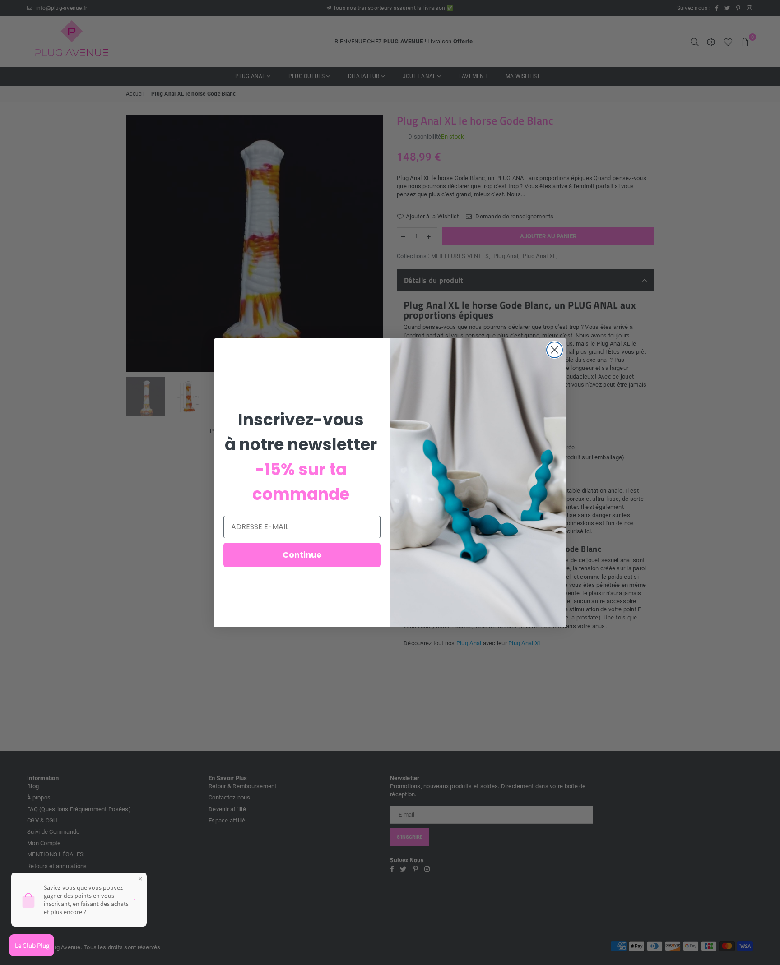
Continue (302, 554)
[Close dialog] (554, 350)
